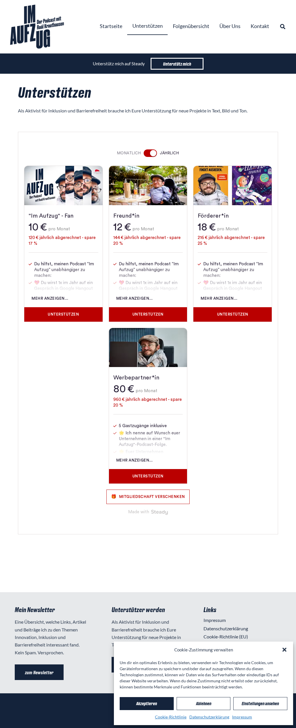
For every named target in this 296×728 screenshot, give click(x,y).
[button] (284, 650)
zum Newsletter (39, 672)
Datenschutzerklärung (209, 716)
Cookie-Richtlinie (170, 716)
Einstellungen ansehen (260, 703)
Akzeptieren (146, 703)
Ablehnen (203, 703)
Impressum (242, 716)
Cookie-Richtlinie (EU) (226, 636)
